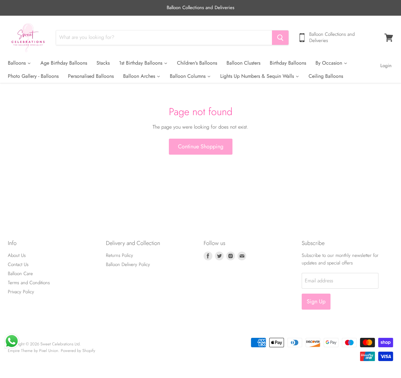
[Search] (280, 37)
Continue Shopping (200, 146)
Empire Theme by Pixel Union (33, 351)
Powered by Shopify (78, 351)
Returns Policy (119, 255)
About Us (17, 255)
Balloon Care (20, 273)
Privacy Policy (21, 291)
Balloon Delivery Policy (128, 264)
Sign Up (316, 301)
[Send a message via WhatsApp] (11, 341)
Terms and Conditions (29, 282)
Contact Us (18, 264)
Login (386, 65)
